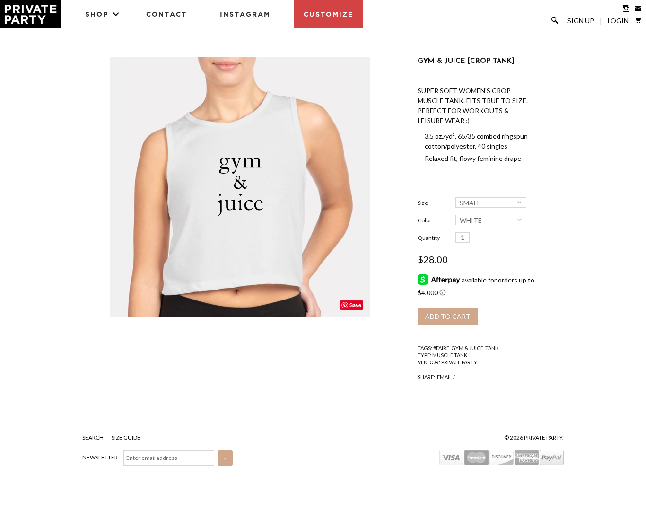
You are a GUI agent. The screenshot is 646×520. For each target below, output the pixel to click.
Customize (328, 14)
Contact (166, 14)
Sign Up (580, 21)
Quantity (429, 237)
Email (444, 377)
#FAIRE (441, 348)
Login (618, 21)
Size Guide (126, 437)
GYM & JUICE (467, 348)
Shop (96, 14)
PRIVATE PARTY (459, 362)
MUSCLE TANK (449, 355)
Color (425, 220)
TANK (491, 348)
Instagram (245, 14)
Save (355, 304)
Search (93, 437)
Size (423, 202)
